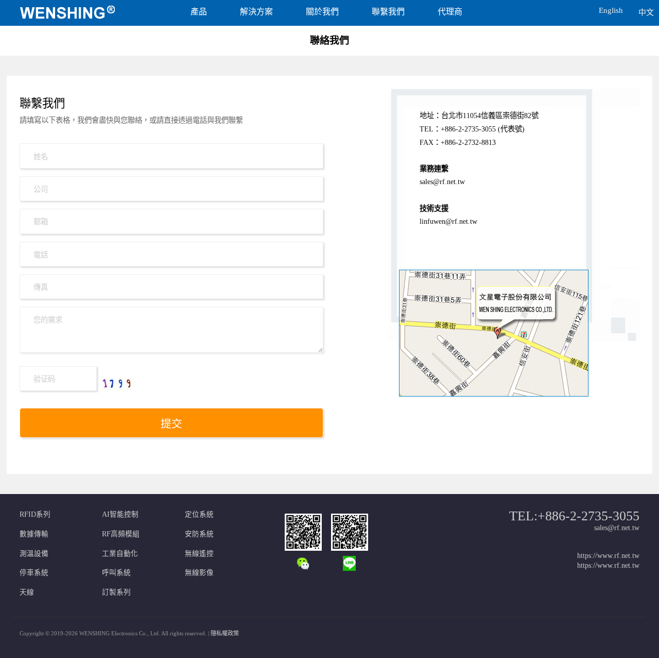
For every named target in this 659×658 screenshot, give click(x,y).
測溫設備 (34, 553)
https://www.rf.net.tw (608, 556)
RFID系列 (35, 514)
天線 (27, 592)
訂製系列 (116, 592)
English (611, 10)
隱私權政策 (225, 633)
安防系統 (199, 534)
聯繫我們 (388, 11)
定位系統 (199, 514)
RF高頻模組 (121, 534)
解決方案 (256, 11)
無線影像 (199, 573)
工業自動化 (120, 553)
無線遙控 (199, 553)
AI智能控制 (120, 514)
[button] (565, 7)
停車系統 (34, 573)
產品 (198, 11)
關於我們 (322, 11)
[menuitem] (84, 13)
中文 (646, 12)
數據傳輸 (34, 534)
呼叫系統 (116, 573)
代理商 (450, 11)
